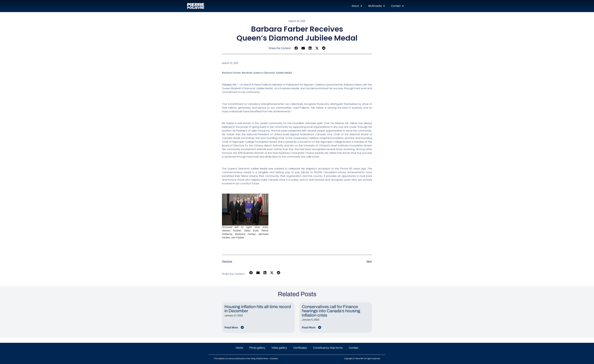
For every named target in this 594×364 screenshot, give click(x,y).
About (355, 5)
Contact (395, 5)
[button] (296, 48)
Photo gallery (257, 347)
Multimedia (375, 5)
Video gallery (279, 347)
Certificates (300, 347)
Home (239, 347)
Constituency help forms (328, 347)
